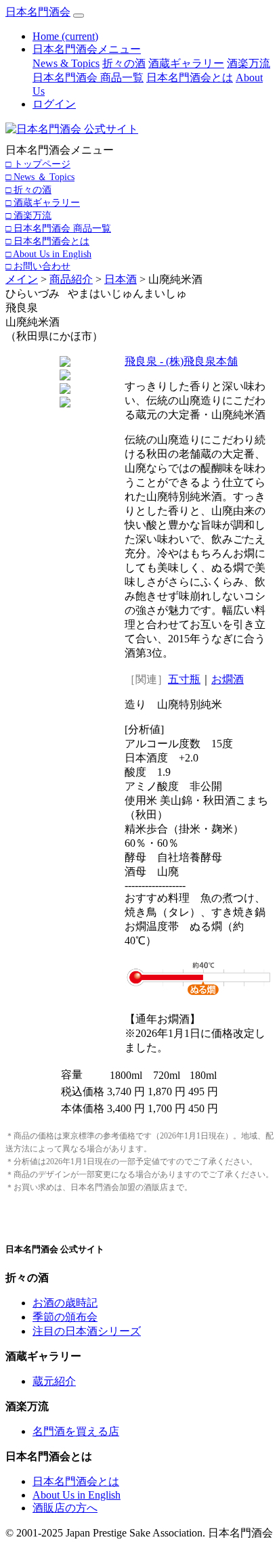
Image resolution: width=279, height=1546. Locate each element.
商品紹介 (71, 279)
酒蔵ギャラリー (186, 63)
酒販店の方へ (65, 1508)
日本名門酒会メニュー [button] (87, 49)
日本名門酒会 (37, 12)
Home (65, 36)
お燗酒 (227, 679)
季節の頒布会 (65, 1317)
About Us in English (77, 1495)
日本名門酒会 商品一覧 (88, 77)
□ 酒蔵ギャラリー (42, 202)
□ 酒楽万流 (28, 215)
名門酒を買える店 (76, 1431)
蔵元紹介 (54, 1381)
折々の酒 (124, 63)
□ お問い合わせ (37, 266)
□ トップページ (37, 163)
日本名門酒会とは (189, 77)
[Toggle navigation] (78, 16)
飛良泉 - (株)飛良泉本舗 (181, 361)
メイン (21, 279)
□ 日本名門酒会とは (47, 241)
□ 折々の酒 (28, 189)
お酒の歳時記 (65, 1302)
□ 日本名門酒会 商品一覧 (58, 228)
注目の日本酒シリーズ (87, 1331)
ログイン (54, 104)
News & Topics (66, 63)
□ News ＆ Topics (39, 176)
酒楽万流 (248, 63)
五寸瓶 (184, 679)
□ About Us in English (48, 253)
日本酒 (120, 279)
